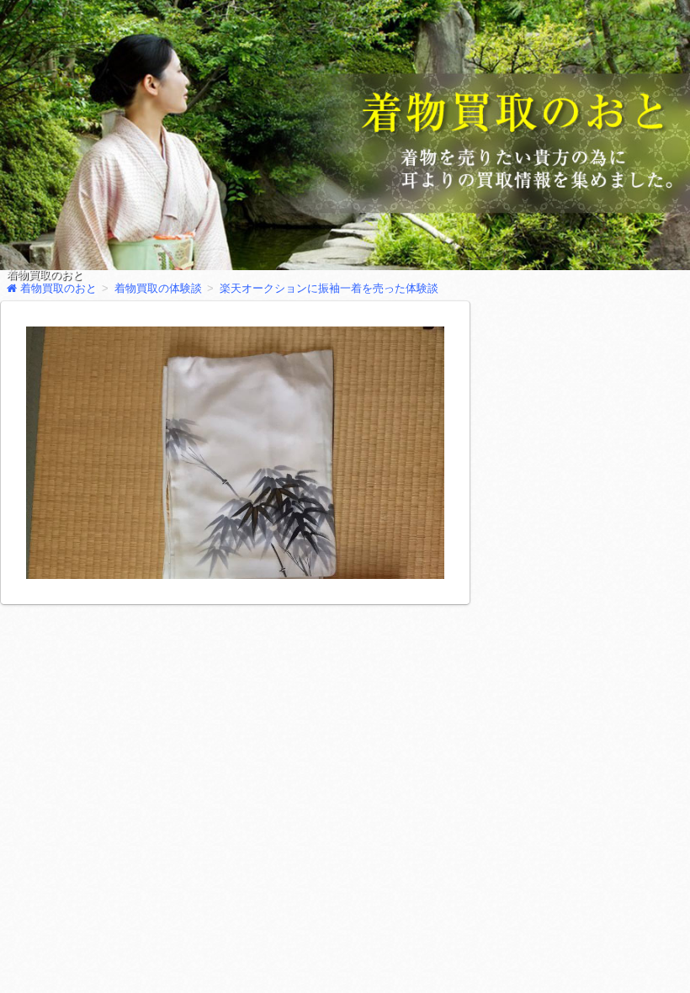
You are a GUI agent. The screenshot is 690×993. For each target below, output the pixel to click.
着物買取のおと (45, 275)
